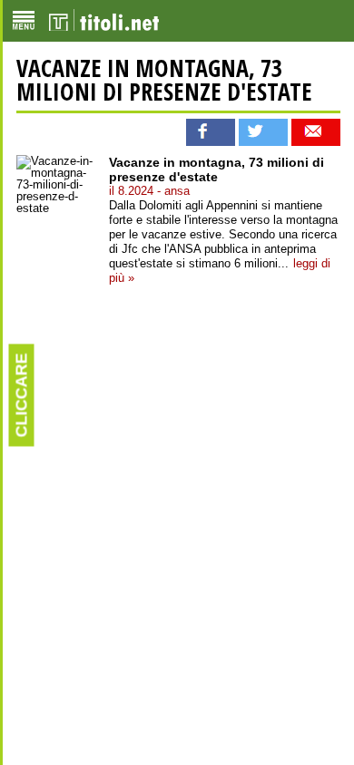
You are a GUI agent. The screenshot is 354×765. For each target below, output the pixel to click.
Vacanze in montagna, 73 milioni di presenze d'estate (164, 80)
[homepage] (104, 21)
